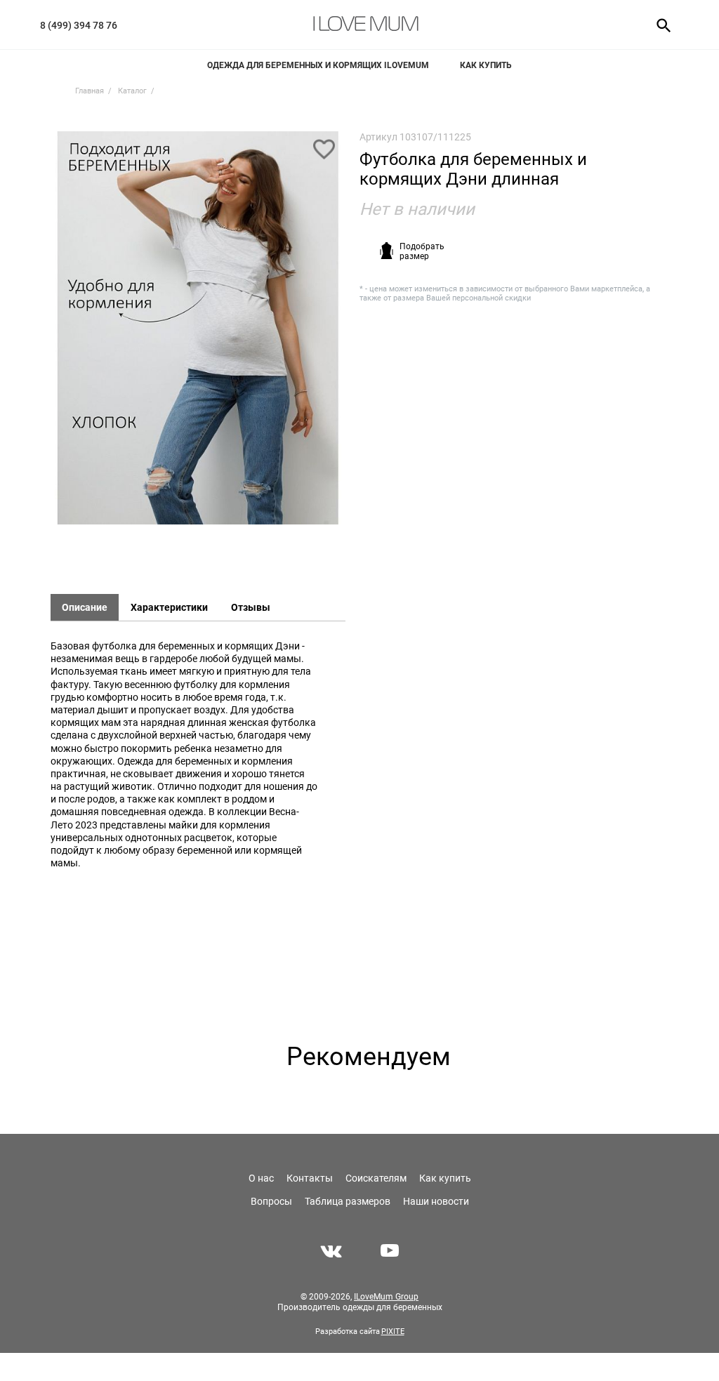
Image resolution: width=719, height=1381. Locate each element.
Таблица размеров (347, 1201)
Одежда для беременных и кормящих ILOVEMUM (318, 65)
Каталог (132, 90)
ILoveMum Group (386, 1297)
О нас (261, 1178)
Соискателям (376, 1178)
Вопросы (271, 1201)
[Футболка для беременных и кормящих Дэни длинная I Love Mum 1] (198, 334)
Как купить (486, 65)
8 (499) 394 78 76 (78, 25)
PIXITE (392, 1331)
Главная (89, 90)
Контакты (309, 1178)
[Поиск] (658, 24)
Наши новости (436, 1201)
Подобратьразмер (422, 251)
